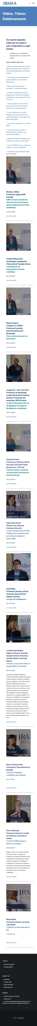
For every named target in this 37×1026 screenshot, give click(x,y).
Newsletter (7, 979)
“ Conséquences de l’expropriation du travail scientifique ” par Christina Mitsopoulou (17, 80)
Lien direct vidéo (11, 216)
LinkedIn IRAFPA (8, 967)
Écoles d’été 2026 (8, 984)
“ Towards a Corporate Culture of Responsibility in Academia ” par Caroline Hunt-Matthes (16, 132)
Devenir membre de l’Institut (11, 996)
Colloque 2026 (7, 982)
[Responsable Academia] (10, 3)
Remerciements (8, 987)
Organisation (7, 999)
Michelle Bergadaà (9, 964)
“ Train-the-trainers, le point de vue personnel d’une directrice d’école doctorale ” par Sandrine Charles (17, 106)
